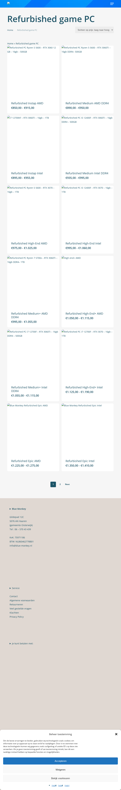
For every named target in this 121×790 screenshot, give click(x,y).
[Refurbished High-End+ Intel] (88, 356)
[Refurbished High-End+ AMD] (88, 282)
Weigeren (60, 769)
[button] (112, 3)
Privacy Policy (17, 616)
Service (22, 602)
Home (10, 30)
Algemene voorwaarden (22, 600)
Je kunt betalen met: (22, 643)
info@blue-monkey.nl (21, 545)
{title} (54, 785)
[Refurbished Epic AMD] (33, 429)
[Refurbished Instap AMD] (33, 72)
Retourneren (16, 604)
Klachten (14, 612)
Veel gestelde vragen (21, 608)
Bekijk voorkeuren (60, 778)
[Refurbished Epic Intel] (88, 429)
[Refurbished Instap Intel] (33, 142)
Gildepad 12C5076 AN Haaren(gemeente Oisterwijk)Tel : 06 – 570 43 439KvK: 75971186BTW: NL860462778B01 (22, 527)
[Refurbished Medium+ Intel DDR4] (33, 356)
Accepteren (60, 761)
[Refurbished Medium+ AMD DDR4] (33, 282)
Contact (14, 596)
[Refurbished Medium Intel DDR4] (88, 142)
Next (67, 484)
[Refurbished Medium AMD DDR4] (88, 72)
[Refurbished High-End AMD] (33, 212)
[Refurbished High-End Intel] (88, 212)
